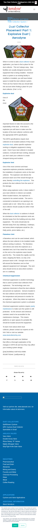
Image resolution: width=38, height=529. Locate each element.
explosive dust (8, 144)
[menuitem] (34, 9)
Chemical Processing (10, 474)
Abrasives (6, 467)
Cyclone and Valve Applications (14, 497)
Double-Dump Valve (10, 438)
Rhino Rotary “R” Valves (11, 441)
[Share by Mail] (31, 380)
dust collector (25, 62)
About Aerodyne (8, 504)
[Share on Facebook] (7, 380)
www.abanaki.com (24, 406)
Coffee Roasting (8, 482)
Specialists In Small (10, 429)
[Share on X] (15, 380)
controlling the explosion (21, 180)
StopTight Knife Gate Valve (12, 446)
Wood (5, 479)
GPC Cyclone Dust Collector (13, 427)
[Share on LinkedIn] (23, 380)
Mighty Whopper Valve (11, 444)
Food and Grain (8, 464)
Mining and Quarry (9, 469)
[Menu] (34, 9)
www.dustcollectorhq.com (12, 335)
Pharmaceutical (8, 461)
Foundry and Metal (9, 472)
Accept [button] (15, 525)
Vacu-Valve (7, 436)
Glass (5, 477)
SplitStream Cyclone (10, 424)
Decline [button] (23, 525)
